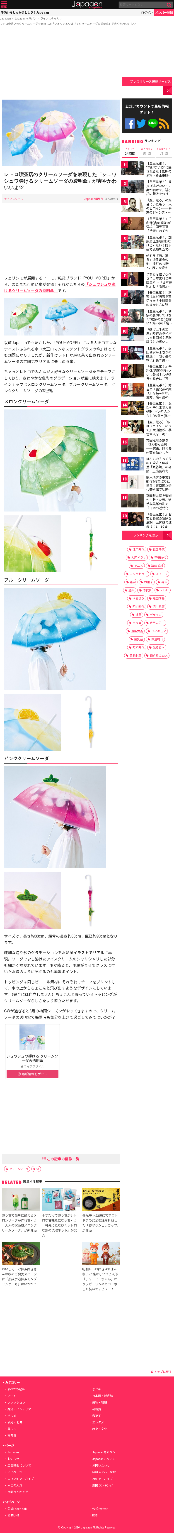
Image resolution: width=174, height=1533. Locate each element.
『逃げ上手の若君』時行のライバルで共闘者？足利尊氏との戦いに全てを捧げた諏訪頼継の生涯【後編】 (159, 339)
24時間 (130, 152)
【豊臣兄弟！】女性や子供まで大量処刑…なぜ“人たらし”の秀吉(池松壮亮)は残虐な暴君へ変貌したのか (159, 413)
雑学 (133, 582)
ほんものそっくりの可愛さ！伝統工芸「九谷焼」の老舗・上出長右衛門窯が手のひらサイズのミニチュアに (159, 468)
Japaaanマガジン (25, 18)
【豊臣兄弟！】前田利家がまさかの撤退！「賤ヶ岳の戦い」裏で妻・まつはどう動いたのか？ (159, 357)
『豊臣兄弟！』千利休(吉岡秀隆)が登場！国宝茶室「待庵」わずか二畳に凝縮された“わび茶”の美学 (159, 228)
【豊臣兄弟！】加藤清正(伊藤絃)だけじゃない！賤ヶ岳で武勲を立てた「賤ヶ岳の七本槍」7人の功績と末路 (159, 249)
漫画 (131, 590)
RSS (164, 123)
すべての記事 (16, 1389)
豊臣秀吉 (137, 631)
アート (11, 1395)
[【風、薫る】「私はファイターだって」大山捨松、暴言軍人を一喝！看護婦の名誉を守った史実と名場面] (132, 427)
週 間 (147, 152)
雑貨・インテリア (19, 1409)
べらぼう (138, 598)
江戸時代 (138, 549)
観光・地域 (14, 1422)
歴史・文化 (99, 1429)
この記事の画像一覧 (63, 1158)
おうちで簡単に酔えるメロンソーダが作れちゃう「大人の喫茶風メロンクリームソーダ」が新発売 (19, 1222)
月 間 (164, 152)
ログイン (147, 12)
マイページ (14, 1472)
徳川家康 (158, 606)
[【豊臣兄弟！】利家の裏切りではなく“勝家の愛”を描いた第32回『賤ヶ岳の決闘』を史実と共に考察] (132, 316)
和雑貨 (96, 1409)
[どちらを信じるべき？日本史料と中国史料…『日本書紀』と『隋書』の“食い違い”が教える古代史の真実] (132, 279)
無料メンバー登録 (104, 1472)
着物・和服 (99, 1402)
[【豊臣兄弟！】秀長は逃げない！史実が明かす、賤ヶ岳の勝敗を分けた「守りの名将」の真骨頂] (132, 187)
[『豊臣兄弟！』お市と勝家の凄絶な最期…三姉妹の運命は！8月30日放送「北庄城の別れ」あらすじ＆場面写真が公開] (132, 519)
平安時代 (160, 557)
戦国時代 (158, 549)
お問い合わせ (101, 1465)
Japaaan (87, 5)
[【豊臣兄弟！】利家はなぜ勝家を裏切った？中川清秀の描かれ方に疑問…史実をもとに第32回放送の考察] (132, 298)
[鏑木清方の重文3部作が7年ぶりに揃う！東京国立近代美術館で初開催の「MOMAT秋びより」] (132, 482)
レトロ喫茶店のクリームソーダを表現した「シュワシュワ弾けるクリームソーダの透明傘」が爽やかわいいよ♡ (68, 23)
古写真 (11, 1435)
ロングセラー (138, 574)
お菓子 (148, 582)
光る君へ (158, 647)
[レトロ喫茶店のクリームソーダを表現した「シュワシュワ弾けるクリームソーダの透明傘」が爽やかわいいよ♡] (61, 134)
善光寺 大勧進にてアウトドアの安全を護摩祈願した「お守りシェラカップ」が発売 (100, 1222)
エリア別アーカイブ (20, 1479)
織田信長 (158, 598)
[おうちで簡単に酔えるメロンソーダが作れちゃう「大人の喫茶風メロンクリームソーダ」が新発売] (21, 1200)
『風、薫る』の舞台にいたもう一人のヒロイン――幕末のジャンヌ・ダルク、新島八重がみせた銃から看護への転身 (159, 212)
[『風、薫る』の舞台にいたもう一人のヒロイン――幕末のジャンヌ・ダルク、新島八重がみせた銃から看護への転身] (132, 205)
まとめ (96, 1389)
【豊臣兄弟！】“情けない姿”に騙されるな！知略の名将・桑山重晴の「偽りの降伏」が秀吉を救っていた (159, 173)
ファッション (16, 1402)
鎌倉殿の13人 (159, 655)
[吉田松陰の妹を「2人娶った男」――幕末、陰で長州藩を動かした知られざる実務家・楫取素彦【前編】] (132, 445)
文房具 (137, 623)
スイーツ (161, 574)
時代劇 (147, 590)
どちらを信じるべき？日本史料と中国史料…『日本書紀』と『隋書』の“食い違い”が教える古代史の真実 (159, 284)
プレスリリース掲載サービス (150, 81)
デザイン (156, 614)
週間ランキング (102, 1485)
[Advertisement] (61, 63)
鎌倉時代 (157, 639)
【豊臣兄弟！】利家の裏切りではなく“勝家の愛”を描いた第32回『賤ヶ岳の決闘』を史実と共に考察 (159, 321)
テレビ (164, 590)
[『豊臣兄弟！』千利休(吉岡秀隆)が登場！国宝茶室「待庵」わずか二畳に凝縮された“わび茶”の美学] (132, 224)
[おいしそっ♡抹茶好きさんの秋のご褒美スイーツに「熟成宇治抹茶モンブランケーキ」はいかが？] (21, 1254)
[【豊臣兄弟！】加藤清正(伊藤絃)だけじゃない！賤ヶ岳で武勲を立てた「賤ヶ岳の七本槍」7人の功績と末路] (132, 242)
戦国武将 (157, 565)
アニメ (138, 565)
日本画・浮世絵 (102, 1395)
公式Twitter (141, 123)
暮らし (11, 1429)
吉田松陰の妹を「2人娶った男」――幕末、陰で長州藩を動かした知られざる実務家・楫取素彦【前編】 (159, 450)
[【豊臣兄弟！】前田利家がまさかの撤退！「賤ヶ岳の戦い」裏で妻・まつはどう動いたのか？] (132, 353)
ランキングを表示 (145, 535)
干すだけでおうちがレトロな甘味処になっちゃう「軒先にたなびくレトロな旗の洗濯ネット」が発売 (59, 1225)
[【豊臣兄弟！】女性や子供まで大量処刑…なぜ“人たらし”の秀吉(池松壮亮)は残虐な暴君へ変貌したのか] (132, 408)
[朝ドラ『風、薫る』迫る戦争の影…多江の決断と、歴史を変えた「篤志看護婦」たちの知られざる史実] (132, 261)
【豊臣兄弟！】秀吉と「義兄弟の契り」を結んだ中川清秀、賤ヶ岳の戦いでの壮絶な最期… (159, 394)
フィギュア (158, 631)
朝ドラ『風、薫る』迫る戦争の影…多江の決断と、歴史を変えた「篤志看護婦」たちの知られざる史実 (159, 267)
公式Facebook (130, 123)
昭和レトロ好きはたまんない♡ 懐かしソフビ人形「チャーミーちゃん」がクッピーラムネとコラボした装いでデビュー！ (100, 1278)
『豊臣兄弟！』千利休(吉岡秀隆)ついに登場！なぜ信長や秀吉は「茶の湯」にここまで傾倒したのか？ (159, 376)
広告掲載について (19, 1465)
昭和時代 (138, 647)
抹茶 (138, 614)
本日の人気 (14, 1485)
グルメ (11, 1415)
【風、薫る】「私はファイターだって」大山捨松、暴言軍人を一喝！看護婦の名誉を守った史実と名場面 (159, 431)
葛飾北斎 (135, 655)
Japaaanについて (103, 1459)
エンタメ (98, 1422)
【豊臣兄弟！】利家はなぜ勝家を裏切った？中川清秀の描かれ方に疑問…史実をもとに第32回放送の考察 (159, 302)
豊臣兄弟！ (157, 623)
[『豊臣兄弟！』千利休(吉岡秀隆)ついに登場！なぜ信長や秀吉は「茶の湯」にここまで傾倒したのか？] (132, 372)
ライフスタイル (49, 18)
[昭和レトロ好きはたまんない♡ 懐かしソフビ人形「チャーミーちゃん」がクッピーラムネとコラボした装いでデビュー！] (101, 1254)
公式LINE (153, 123)
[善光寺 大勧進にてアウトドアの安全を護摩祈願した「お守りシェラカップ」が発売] (101, 1200)
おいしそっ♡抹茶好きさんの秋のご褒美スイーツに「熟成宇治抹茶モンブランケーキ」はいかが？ (19, 1276)
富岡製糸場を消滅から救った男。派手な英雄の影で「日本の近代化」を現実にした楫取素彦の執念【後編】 (159, 507)
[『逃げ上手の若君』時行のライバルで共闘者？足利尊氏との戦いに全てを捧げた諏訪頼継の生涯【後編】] (132, 335)
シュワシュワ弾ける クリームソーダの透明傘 (32, 1058)
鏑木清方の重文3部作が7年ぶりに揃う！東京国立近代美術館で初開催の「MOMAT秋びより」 (159, 487)
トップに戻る (162, 1371)
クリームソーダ (18, 1169)
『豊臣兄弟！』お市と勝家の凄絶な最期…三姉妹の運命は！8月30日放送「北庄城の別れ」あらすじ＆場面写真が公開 (159, 526)
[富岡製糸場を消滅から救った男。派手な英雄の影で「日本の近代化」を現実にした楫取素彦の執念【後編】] (132, 501)
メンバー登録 (164, 12)
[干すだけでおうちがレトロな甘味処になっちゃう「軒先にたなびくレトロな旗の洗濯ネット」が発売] (61, 1200)
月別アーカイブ (102, 1479)
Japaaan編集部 (93, 199)
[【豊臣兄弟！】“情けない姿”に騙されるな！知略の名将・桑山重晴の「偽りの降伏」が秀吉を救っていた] (132, 168)
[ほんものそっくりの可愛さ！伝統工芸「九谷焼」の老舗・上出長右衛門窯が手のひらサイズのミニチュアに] (132, 464)
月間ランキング (17, 1492)
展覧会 (138, 639)
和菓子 (96, 1415)
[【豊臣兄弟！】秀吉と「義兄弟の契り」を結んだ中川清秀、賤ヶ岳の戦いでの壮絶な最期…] (132, 390)
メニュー (4, 4)
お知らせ (13, 1459)
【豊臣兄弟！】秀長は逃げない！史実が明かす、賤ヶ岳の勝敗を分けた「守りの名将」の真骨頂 (159, 191)
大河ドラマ (138, 557)
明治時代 (138, 606)
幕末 (164, 582)
